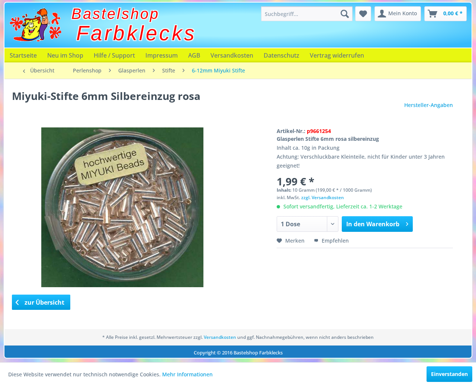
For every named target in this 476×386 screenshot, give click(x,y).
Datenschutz (281, 55)
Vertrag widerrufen (337, 55)
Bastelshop (115, 14)
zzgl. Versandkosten (322, 197)
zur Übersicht (43, 302)
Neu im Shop (65, 55)
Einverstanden (449, 373)
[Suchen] (345, 13)
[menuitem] (307, 13)
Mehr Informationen (187, 374)
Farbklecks (136, 33)
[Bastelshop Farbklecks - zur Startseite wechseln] (35, 24)
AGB (194, 55)
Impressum (161, 55)
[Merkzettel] (363, 13)
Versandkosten (231, 55)
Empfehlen (334, 240)
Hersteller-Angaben (428, 104)
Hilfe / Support (114, 55)
